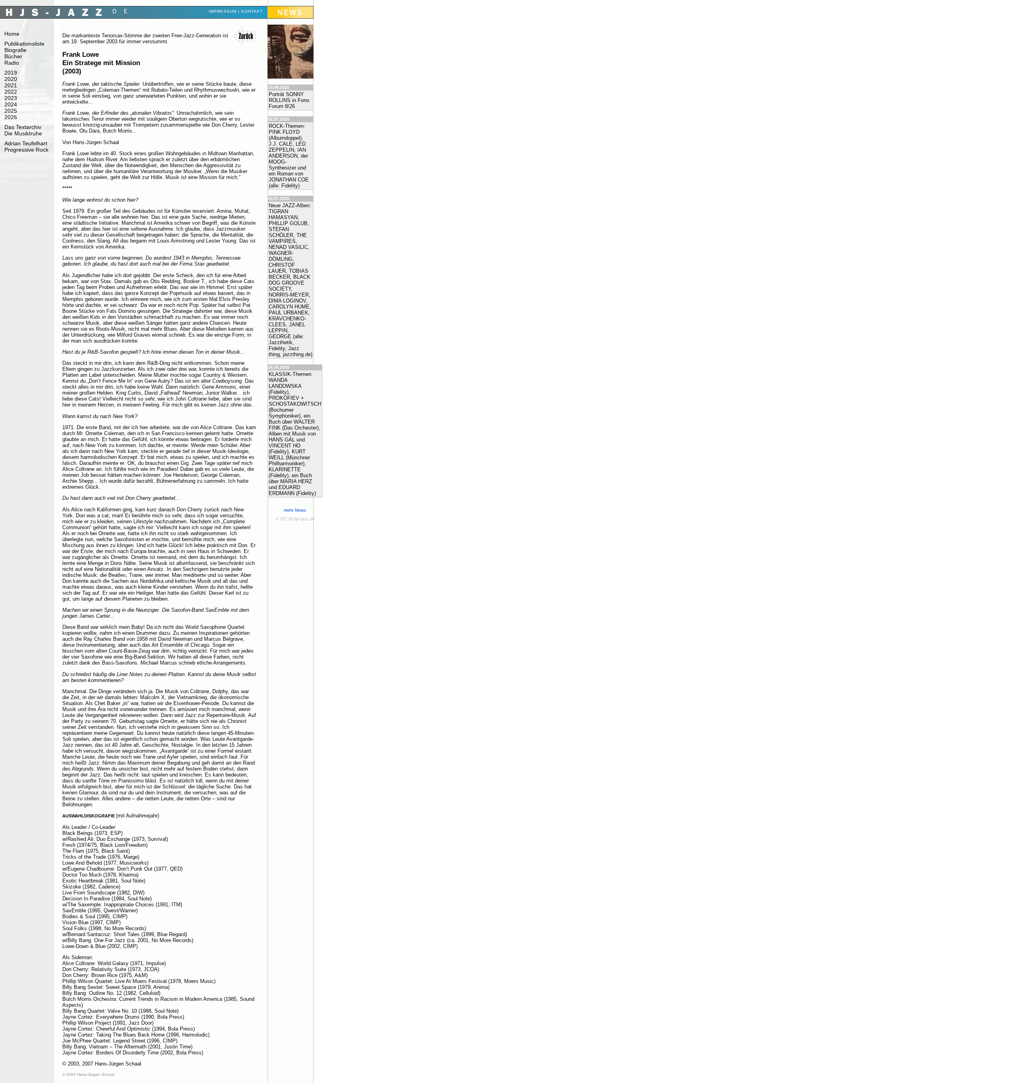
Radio (11, 63)
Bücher (13, 56)
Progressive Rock (26, 149)
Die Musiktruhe (23, 133)
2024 (10, 104)
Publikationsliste (24, 43)
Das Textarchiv (22, 127)
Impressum (223, 11)
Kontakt (252, 11)
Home (11, 34)
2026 (10, 117)
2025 (10, 111)
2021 (10, 85)
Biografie (15, 50)
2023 (10, 98)
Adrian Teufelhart (25, 143)
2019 (10, 72)
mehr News (295, 510)
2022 (10, 92)
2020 (10, 79)
